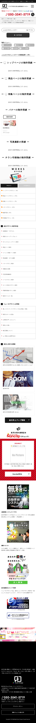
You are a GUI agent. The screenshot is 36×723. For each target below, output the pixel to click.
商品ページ (19, 45)
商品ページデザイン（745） (10, 196)
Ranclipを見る (17, 474)
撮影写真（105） (7, 212)
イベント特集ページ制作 (9, 252)
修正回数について (7, 330)
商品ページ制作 (7, 247)
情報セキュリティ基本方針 (18, 712)
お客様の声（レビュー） (9, 319)
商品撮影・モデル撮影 (9, 258)
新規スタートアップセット (10, 236)
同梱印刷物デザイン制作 (9, 290)
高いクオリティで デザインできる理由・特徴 (15, 309)
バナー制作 (7, 48)
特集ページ (31, 45)
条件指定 (19, 35)
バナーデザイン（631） (9, 207)
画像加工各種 (6, 269)
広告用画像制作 (7, 274)
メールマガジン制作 (8, 279)
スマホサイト (27, 185)
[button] (1, 634)
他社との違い (6, 325)
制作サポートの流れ (8, 314)
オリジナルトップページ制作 (10, 242)
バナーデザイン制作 (8, 263)
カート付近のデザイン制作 (10, 285)
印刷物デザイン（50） (9, 218)
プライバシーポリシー (18, 706)
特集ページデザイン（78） (10, 201)
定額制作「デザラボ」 (9, 231)
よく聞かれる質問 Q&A (9, 336)
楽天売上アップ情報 (17, 420)
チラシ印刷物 (25, 48)
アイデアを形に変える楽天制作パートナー (11, 6)
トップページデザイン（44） (10, 190)
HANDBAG (6, 128)
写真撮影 (16, 48)
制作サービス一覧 (7, 296)
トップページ (7, 45)
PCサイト (9, 185)
